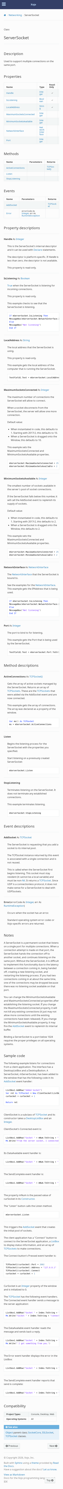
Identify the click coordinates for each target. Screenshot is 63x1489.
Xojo (33, 4)
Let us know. (50, 1469)
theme (35, 1462)
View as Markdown (14, 1474)
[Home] (5, 15)
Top (49, 1480)
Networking (15, 15)
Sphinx (18, 1462)
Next (52, 1445)
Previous (13, 1445)
